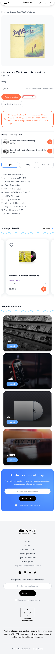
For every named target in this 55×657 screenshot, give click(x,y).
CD (8, 81)
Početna (4, 12)
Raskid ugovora (27, 561)
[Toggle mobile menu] (5, 3)
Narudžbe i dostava (27, 549)
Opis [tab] (10, 165)
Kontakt (27, 545)
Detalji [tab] (27, 165)
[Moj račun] (40, 3)
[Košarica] (49, 3)
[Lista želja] (45, 3)
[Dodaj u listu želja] (11, 244)
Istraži (12, 346)
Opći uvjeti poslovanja (27, 557)
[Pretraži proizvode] (9, 3)
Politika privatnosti (27, 553)
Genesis (5, 75)
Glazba (12, 12)
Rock (19, 12)
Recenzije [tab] (45, 165)
